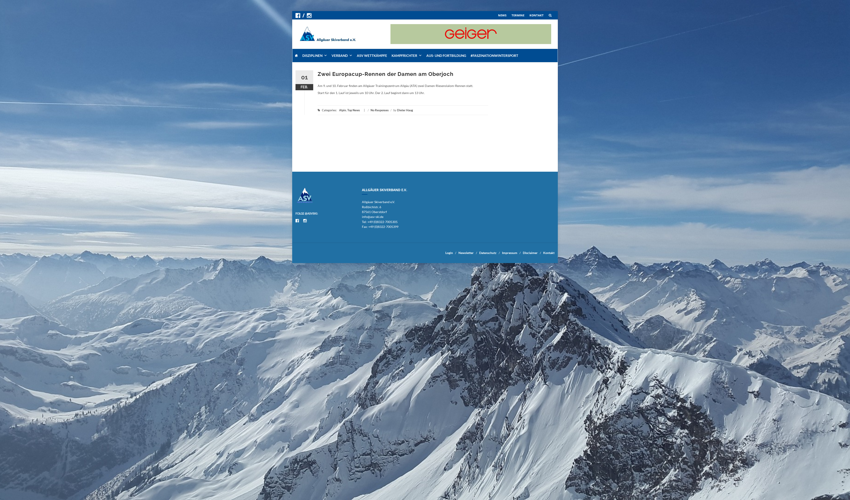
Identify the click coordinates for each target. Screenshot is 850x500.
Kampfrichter (404, 56)
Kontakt (548, 253)
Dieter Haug (405, 110)
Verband (340, 56)
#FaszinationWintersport (494, 56)
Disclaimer (530, 253)
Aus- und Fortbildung (446, 56)
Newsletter (466, 253)
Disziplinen (312, 56)
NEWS (502, 15)
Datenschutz (487, 253)
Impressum (509, 253)
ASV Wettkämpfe (372, 56)
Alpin (342, 110)
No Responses (380, 110)
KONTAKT (536, 15)
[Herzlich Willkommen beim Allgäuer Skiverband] (296, 55)
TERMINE (518, 15)
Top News (353, 110)
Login (449, 253)
